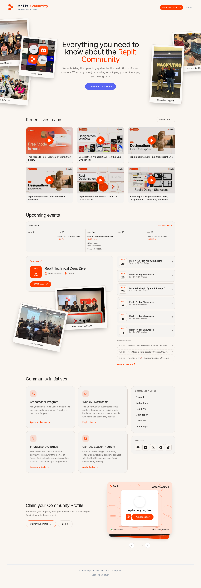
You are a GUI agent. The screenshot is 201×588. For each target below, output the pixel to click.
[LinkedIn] (145, 447)
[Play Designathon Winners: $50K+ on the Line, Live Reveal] (100, 140)
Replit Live (164, 119)
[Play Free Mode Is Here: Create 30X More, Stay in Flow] (49, 140)
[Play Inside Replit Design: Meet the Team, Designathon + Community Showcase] (151, 180)
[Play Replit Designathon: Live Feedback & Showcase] (49, 180)
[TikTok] (168, 447)
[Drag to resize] (181, 103)
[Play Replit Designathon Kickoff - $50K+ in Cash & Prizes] (100, 180)
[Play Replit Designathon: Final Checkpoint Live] (151, 140)
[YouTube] (138, 447)
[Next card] (147, 545)
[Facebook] (161, 447)
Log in (65, 524)
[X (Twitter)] (153, 447)
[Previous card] (131, 545)
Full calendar (164, 226)
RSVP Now (39, 284)
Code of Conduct (100, 574)
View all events (125, 364)
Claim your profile (39, 524)
